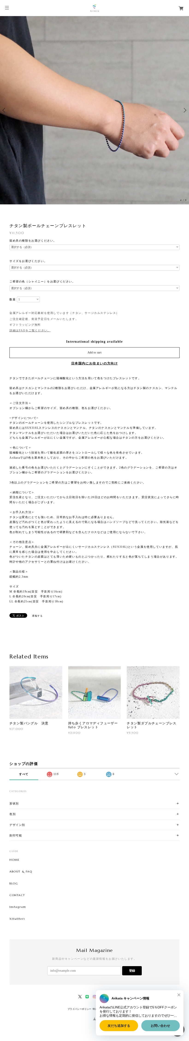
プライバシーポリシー (80, 1009)
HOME (14, 859)
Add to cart (95, 352)
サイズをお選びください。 (28, 261)
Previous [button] (4, 110)
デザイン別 (17, 825)
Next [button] (184, 110)
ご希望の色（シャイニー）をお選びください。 (42, 281)
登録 (132, 970)
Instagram (17, 906)
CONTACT (17, 895)
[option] (94, 110)
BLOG (13, 883)
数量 (12, 299)
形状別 (14, 803)
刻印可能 (15, 835)
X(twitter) (17, 918)
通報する (37, 616)
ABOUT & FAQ (20, 871)
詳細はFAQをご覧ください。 (29, 330)
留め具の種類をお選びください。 (32, 240)
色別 (12, 814)
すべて (24, 774)
